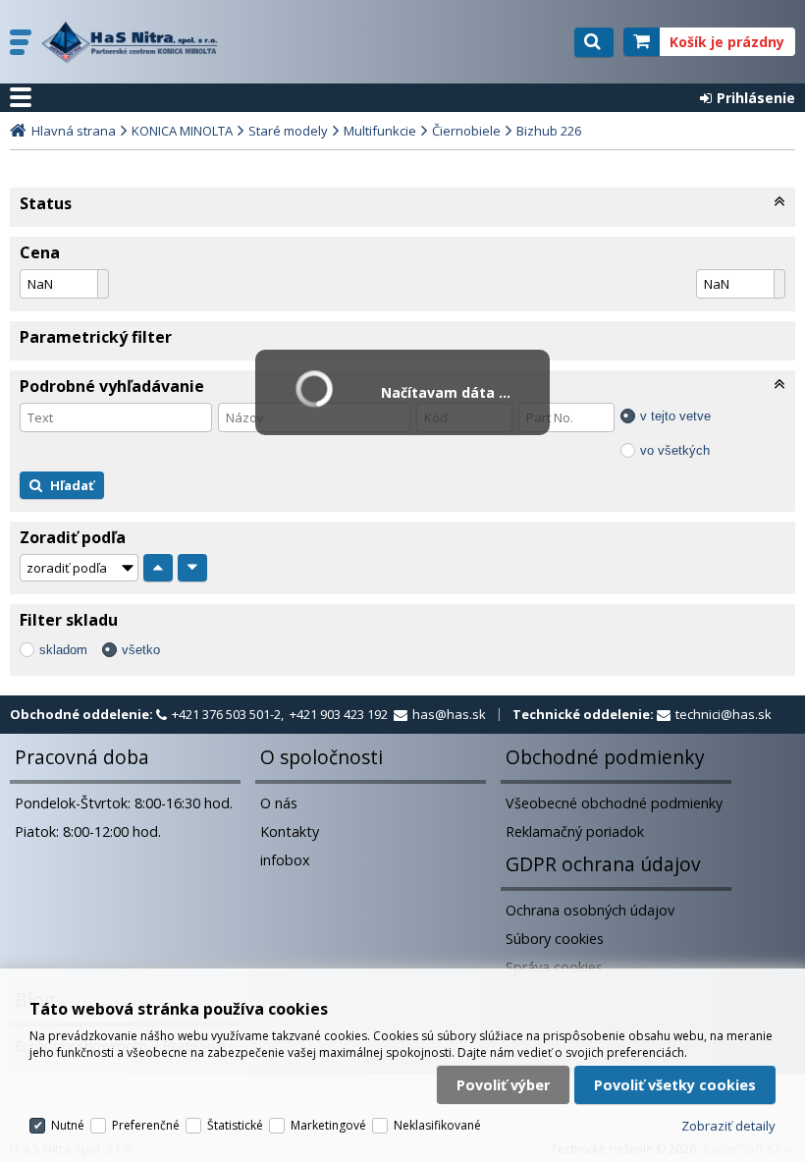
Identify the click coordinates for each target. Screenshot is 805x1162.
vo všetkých (675, 450)
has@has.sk (449, 714)
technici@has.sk (723, 714)
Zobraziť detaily (728, 1125)
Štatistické (235, 1125)
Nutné (67, 1125)
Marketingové (328, 1125)
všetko (141, 649)
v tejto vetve (675, 416)
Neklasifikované (437, 1125)
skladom (63, 649)
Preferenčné (146, 1125)
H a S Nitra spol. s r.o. (134, 42)
